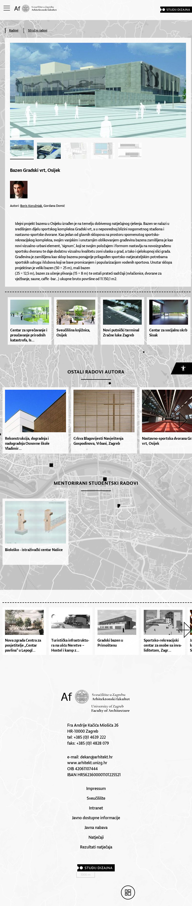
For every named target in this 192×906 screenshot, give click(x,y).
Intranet (96, 808)
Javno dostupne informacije (96, 817)
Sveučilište (96, 798)
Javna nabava (96, 827)
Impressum (96, 788)
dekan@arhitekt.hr (96, 757)
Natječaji (96, 837)
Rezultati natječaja (96, 847)
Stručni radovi (37, 30)
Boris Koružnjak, (31, 206)
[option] (34, 420)
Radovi (13, 30)
